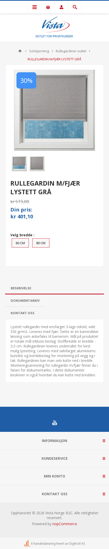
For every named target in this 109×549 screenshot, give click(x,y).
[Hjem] (20, 51)
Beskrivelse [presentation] (21, 288)
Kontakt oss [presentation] (22, 313)
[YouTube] (54, 423)
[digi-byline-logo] (27, 543)
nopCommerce (64, 523)
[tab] (54, 288)
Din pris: (21, 209)
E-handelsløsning (43, 543)
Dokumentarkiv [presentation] (25, 300)
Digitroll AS (77, 543)
